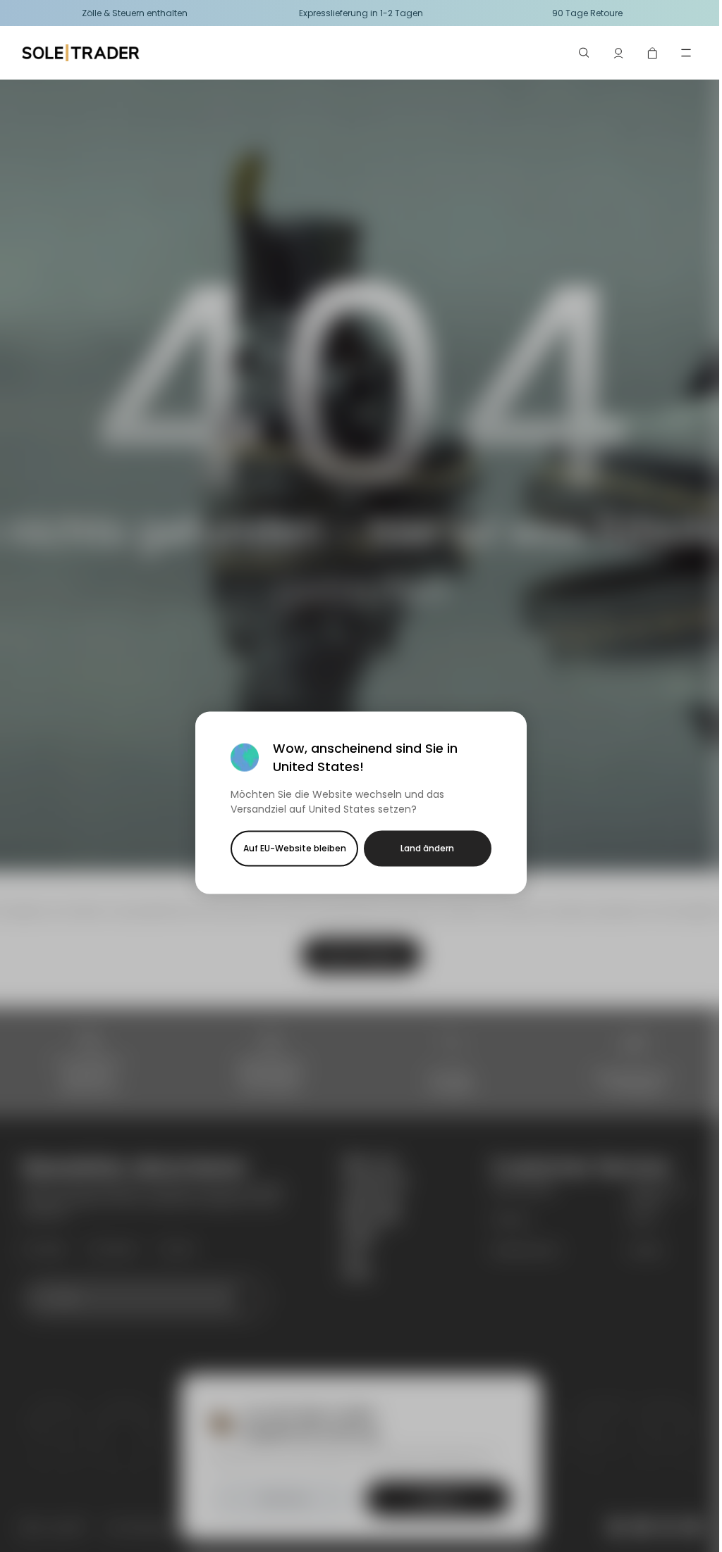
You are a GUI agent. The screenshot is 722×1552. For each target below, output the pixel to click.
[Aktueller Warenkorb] (652, 53)
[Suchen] (584, 53)
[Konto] (618, 53)
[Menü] (686, 53)
